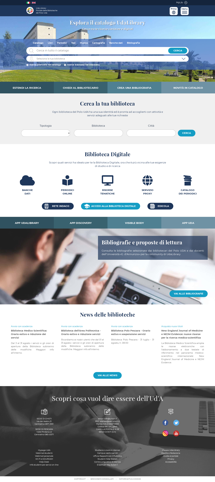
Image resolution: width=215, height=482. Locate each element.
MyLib (179, 2)
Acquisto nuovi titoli (172, 326)
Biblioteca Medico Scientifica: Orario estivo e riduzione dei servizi (29, 334)
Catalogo (38, 43)
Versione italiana (29, 2)
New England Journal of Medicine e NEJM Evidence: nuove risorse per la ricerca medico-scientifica (182, 334)
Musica (84, 43)
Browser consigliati (102, 479)
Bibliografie (133, 43)
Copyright (80, 479)
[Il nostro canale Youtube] (176, 433)
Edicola (163, 206)
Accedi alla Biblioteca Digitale (113, 206)
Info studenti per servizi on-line (44, 465)
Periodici (62, 43)
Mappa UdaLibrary (171, 450)
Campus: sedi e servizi (107, 453)
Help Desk (44, 462)
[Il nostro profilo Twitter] (176, 423)
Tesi (73, 43)
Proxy (174, 9)
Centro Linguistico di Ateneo (107, 462)
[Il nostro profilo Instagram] (165, 433)
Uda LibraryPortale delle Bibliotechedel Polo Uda (46, 10)
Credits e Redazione (170, 453)
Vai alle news (107, 375)
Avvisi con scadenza (21, 326)
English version (34, 2)
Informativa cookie (130, 479)
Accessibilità (171, 462)
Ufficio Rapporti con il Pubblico (107, 456)
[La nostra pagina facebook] (165, 423)
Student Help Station (107, 459)
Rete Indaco (60, 206)
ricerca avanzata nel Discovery (83, 65)
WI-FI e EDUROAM (44, 459)
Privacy (170, 459)
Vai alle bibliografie (188, 294)
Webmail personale (44, 456)
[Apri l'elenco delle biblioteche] (183, 59)
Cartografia (98, 43)
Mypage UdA (44, 450)
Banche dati (116, 43)
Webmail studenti (44, 453)
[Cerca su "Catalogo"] (96, 51)
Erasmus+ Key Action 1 (107, 465)
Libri (50, 43)
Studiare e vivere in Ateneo (107, 450)
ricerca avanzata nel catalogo (45, 65)
